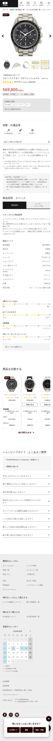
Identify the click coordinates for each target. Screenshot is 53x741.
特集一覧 (6, 570)
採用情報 (6, 686)
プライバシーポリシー (11, 695)
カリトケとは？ (8, 566)
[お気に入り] (34, 3)
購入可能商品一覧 (33, 602)
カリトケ (5, 9)
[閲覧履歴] (41, 3)
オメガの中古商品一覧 (33, 9)
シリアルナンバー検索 (34, 585)
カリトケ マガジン (9, 589)
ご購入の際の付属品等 (12, 142)
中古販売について (9, 617)
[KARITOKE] (21, 3)
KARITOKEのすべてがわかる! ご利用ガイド (23, 460)
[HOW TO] (28, 3)
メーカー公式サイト (15, 347)
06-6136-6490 (22, 701)
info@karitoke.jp (23, 699)
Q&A (4, 581)
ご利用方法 (30, 574)
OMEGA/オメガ (9, 75)
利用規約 (6, 585)
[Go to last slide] (3, 36)
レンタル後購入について (12, 602)
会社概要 (6, 681)
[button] (7, 64)
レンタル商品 (31, 566)
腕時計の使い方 (12, 466)
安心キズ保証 (31, 581)
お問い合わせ (8, 700)
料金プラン (7, 574)
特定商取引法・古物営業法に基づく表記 (17, 690)
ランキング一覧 (32, 570)
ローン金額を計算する (14, 109)
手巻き (47, 253)
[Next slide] (50, 36)
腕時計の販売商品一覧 (17, 9)
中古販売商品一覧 (33, 617)
